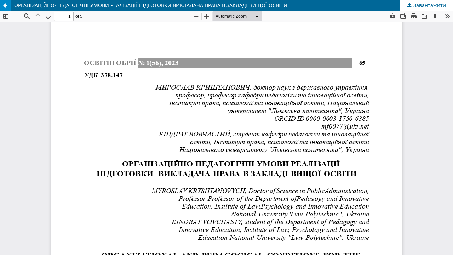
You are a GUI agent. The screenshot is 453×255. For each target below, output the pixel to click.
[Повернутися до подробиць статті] (5, 5)
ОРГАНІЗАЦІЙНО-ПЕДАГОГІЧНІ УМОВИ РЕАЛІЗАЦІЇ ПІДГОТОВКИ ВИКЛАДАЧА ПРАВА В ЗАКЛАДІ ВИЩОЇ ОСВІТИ (150, 5)
